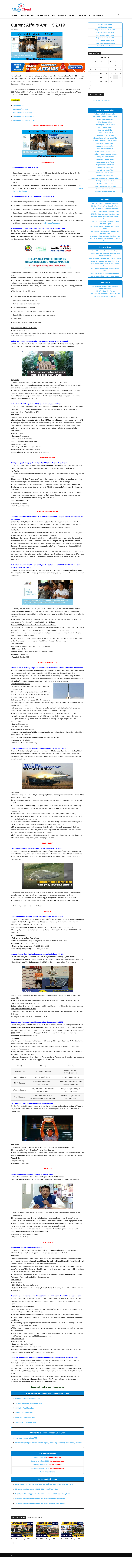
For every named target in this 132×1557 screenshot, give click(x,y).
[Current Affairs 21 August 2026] (47, 1529)
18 (95, 77)
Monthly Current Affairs (105, 46)
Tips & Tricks (83, 15)
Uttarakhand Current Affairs (105, 189)
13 (106, 73)
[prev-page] (12, 1543)
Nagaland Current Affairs (105, 165)
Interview (97, 15)
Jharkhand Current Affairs (105, 143)
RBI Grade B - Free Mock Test (25, 1422)
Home (14, 15)
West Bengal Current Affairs (105, 191)
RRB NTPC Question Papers (105, 291)
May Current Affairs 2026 (105, 38)
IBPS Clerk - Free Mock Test (25, 1417)
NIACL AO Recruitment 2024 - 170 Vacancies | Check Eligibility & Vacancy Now (44, 1484)
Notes (71, 15)
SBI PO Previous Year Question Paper (105, 203)
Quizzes (61, 15)
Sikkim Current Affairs (105, 175)
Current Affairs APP (105, 24)
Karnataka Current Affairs (105, 146)
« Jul (89, 88)
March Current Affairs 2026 (105, 43)
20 (106, 77)
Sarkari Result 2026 (47, 1472)
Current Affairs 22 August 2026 (20, 1539)
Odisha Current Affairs (105, 167)
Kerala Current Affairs (105, 149)
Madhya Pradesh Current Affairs (105, 154)
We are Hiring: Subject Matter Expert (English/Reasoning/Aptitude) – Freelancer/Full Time (48, 1443)
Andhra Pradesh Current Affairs (105, 114)
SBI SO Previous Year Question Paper (105, 209)
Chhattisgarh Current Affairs (105, 125)
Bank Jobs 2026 (47, 1457)
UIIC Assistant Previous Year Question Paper (105, 258)
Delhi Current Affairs (105, 127)
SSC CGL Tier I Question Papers (105, 296)
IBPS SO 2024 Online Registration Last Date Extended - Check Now (40, 1499)
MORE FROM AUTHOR (35, 1517)
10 (90, 73)
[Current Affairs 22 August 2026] (22, 1529)
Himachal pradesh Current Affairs (105, 138)
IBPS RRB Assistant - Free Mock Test (28, 1403)
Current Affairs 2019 (20, 109)
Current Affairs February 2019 (24, 120)
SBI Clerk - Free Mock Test (24, 1408)
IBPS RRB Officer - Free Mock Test (27, 1399)
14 (111, 73)
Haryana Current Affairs (105, 135)
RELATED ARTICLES (18, 1517)
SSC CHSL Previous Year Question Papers (105, 294)
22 (115, 77)
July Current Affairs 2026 (105, 32)
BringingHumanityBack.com (100, 100)
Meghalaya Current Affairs (105, 159)
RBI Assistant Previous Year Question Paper (105, 236)
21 (111, 77)
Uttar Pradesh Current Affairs (105, 186)
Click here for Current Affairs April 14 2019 (47, 126)
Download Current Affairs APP (26, 1438)
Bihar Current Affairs (105, 122)
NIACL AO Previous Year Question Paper (105, 276)
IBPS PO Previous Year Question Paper (105, 211)
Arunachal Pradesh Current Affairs (105, 117)
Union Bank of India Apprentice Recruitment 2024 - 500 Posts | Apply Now (42, 1494)
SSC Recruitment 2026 (47, 1468)
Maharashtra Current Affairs (105, 151)
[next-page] (15, 1543)
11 (95, 73)
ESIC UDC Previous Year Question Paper (105, 273)
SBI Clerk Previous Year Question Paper (105, 206)
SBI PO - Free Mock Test (23, 1413)
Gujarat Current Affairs (105, 133)
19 (101, 77)
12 (101, 73)
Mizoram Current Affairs (105, 162)
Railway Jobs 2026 (47, 1465)
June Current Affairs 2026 (105, 35)
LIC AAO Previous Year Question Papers (105, 251)
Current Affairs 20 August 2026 (70, 1539)
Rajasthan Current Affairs (105, 173)
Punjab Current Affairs (105, 170)
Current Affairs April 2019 (22, 113)
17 (90, 77)
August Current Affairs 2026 (105, 30)
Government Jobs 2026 (47, 1461)
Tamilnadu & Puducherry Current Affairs (105, 178)
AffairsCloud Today (105, 27)
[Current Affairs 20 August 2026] (72, 1529)
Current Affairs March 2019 (23, 116)
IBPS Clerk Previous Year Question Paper (105, 214)
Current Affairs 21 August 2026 (45, 1539)
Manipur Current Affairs (105, 157)
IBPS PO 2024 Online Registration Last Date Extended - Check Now (40, 1503)
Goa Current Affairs (105, 130)
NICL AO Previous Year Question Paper (105, 261)
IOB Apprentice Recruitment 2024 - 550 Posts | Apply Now (36, 1489)
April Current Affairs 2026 (105, 40)
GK (53, 15)
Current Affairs (26, 15)
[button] (118, 16)
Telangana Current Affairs (105, 181)
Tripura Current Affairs (105, 183)
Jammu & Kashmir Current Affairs (105, 141)
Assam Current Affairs (105, 119)
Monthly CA (42, 15)
